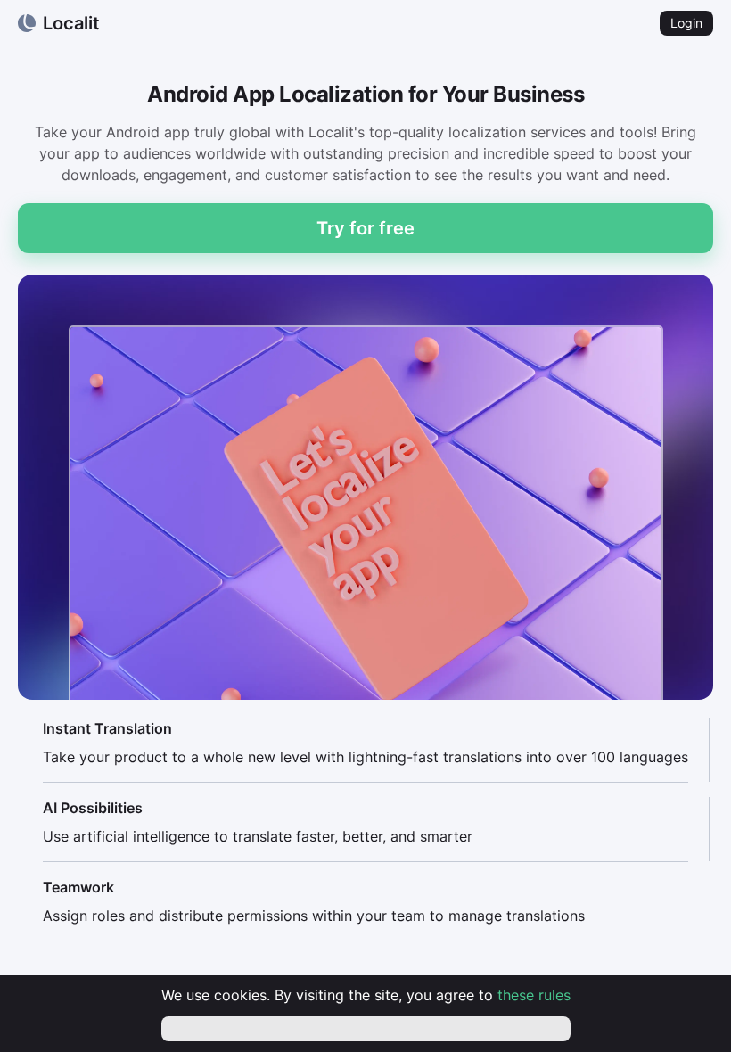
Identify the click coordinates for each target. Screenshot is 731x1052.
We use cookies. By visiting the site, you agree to (366, 995)
